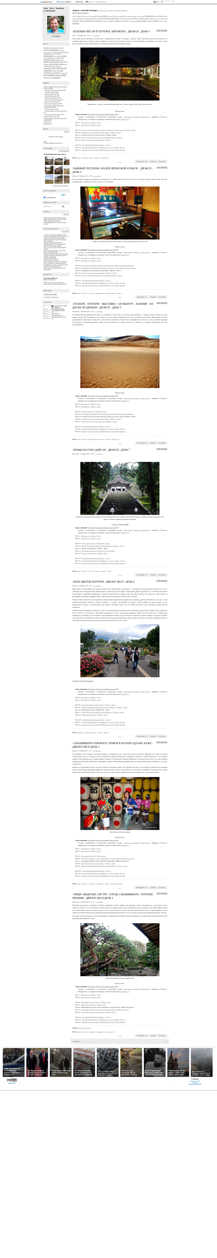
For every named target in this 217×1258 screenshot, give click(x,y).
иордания (48, 56)
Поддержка (155, 2)
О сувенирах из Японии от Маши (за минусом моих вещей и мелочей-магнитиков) (108, 265)
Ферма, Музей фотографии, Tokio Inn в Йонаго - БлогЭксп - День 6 (103, 546)
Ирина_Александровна (51, 253)
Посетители (58, 315)
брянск (61, 48)
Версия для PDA (195, 1081)
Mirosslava (56, 239)
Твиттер (46, 122)
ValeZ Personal (44, 11)
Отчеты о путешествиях (51, 103)
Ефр (56, 252)
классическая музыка (60, 219)
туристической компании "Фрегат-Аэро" (136, 117)
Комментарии (60, 8)
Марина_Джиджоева (50, 258)
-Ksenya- (46, 235)
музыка (46, 64)
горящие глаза (61, 217)
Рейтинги (80, 1)
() (146, 161)
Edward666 (53, 236)
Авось (90, 1)
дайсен (109, 571)
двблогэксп (92, 883)
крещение (61, 58)
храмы (63, 75)
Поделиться (162, 161)
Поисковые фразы (60, 317)
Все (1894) (65, 231)
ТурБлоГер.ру (124, 119)
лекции (46, 60)
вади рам (48, 50)
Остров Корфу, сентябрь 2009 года (56, 111)
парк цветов (80, 732)
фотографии (49, 75)
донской (46, 54)
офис (138, 18)
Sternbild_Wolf (48, 244)
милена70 (62, 268)
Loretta (57, 238)
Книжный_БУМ (61, 284)
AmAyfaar (52, 235)
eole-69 (59, 247)
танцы (54, 71)
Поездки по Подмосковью (53, 100)
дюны (84, 439)
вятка (56, 52)
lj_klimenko (47, 297)
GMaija (59, 236)
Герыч (46, 252)
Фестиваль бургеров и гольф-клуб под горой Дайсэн (98, 551)
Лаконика (47, 255)
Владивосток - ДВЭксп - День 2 (91, 125)
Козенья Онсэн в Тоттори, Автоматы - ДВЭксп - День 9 (99, 273)
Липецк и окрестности (52, 98)
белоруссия (55, 48)
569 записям (104, 10)
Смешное (47, 124)
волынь (110, 16)
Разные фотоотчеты (50, 116)
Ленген (64, 255)
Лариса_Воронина (56, 255)
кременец (54, 58)
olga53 (46, 249)
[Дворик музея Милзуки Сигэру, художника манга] (119, 976)
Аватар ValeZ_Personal (55, 24)
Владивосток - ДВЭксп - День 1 (91, 123)
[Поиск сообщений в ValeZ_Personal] (63, 195)
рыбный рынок (100, 293)
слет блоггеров (58, 68)
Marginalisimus (48, 239)
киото (59, 56)
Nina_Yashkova (48, 241)
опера (51, 64)
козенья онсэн (104, 157)
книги (64, 56)
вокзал (51, 52)
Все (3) (66, 131)
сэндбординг (115, 439)
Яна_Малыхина (55, 266)
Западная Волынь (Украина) (54, 90)
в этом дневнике (50, 197)
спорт (65, 222)
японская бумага (109, 293)
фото (57, 73)
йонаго (107, 883)
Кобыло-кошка (63, 253)
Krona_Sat (65, 236)
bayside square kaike (116, 883)
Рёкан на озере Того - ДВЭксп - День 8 (94, 411)
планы (61, 64)
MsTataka (63, 239)
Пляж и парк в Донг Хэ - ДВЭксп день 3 (93, 856)
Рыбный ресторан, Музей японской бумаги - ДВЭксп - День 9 (101, 132)
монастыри (48, 62)
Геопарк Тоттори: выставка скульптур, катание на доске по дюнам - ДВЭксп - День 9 (109, 130)
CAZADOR (59, 235)
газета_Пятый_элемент (51, 268)
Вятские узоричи (50, 92)
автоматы (85, 157)
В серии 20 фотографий (60, 186)
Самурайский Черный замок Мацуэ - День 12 (96, 145)
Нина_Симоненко (61, 261)
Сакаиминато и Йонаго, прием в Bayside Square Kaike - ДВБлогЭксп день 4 (105, 1010)
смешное (48, 70)
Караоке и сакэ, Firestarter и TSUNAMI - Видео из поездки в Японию (103, 150)
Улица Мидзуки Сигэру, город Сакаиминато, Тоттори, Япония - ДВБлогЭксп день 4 (107, 858)
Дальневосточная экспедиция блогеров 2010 (103, 114)
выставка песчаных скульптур (95, 439)
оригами (118, 293)
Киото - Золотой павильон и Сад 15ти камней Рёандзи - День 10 (102, 137)
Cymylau (46, 236)
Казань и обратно (50, 109)
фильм (53, 73)
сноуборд (59, 222)
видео (55, 50)
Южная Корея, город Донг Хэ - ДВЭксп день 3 (96, 1002)
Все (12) (66, 214)
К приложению (64, 151)
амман (73, 16)
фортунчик (47, 269)
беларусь (47, 48)
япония (56, 77)
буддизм (90, 571)
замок (59, 54)
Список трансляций (50, 294)
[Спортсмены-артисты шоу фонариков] (119, 829)
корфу (45, 58)
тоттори (60, 71)
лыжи (57, 60)
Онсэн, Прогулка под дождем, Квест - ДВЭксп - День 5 (98, 705)
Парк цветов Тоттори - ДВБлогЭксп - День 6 (96, 543)
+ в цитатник (95, 35)
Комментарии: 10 (58, 143)
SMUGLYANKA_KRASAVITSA (53, 242)
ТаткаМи (46, 265)
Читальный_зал (59, 282)
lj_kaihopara (55, 297)
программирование (50, 222)
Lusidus (62, 238)
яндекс (50, 78)
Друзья (52, 8)
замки (139, 16)
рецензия (58, 66)
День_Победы (48, 284)
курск (84, 18)
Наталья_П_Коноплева (51, 260)
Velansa (53, 246)
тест (45, 141)
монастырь (59, 62)
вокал (45, 217)
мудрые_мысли (49, 282)
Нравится (153, 161)
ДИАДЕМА (51, 252)
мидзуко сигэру (109, 1032)
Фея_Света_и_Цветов (56, 265)
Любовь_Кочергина (50, 257)
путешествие (48, 66)
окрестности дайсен (90, 732)
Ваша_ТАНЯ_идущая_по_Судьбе (54, 250)
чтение (46, 78)
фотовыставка (64, 73)
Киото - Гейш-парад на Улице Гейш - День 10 (96, 140)
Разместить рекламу (195, 1084)
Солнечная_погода (60, 263)
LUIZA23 (46, 238)
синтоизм (96, 571)
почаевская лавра (153, 18)
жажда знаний (48, 219)
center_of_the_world (50, 247)
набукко (130, 18)
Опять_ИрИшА (48, 263)
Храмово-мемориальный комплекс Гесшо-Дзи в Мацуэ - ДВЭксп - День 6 (104, 707)
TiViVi (55, 244)
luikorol (64, 247)
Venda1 (58, 246)
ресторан (91, 293)
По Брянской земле (51, 96)
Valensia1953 (61, 244)
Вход (69, 1)
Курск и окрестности (51, 102)
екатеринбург (53, 54)
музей (66, 62)
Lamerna (52, 238)
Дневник (161, 30)
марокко (61, 60)
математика (51, 221)
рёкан (54, 66)
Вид (157, 2)
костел (49, 58)
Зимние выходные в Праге (53, 114)
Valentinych (47, 246)
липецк (52, 60)
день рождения (63, 52)
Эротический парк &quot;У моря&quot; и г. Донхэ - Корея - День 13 (103, 147)
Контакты (195, 1082)
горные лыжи (52, 217)
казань (55, 56)
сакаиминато (100, 883)
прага (65, 64)
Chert (64, 235)
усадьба (47, 73)
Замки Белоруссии (51, 94)
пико (56, 64)
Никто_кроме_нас (49, 261)
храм (57, 75)
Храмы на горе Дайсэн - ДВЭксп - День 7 (95, 715)
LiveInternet (47, 2)
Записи (46, 8)
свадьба (47, 68)
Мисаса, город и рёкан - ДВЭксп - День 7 (95, 553)
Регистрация (62, 1)
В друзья (57, 36)
